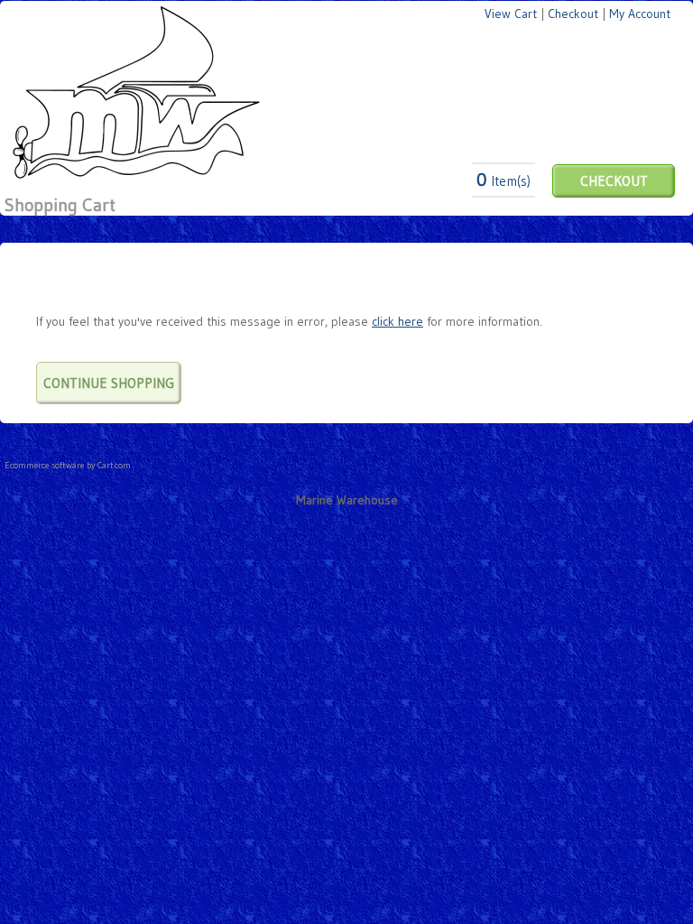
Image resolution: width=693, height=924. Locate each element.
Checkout (573, 13)
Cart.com (114, 465)
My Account (639, 13)
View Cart (511, 13)
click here (397, 321)
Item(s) (503, 180)
